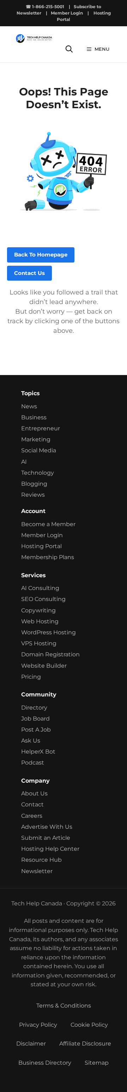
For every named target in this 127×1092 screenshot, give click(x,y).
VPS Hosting (38, 643)
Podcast (32, 762)
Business (34, 417)
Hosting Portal (41, 546)
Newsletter (37, 871)
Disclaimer (31, 1043)
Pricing (31, 676)
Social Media (38, 450)
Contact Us (29, 273)
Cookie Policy (89, 1024)
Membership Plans (47, 557)
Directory (34, 707)
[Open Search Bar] (69, 49)
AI (24, 461)
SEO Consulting (43, 599)
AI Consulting (40, 588)
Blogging (34, 483)
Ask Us (30, 740)
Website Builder (44, 665)
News (29, 406)
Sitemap (97, 1062)
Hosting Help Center (50, 848)
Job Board (35, 718)
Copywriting (38, 610)
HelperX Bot (38, 751)
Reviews (33, 494)
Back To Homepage (40, 254)
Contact (32, 804)
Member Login (67, 13)
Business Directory (44, 1062)
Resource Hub (41, 859)
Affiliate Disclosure (85, 1043)
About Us (34, 793)
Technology (37, 472)
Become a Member (48, 524)
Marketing (35, 439)
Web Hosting (40, 621)
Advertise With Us (46, 826)
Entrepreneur (40, 428)
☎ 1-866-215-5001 (45, 6)
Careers (31, 815)
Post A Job (36, 729)
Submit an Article (45, 837)
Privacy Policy (38, 1024)
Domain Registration (50, 654)
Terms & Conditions (63, 1005)
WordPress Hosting (48, 632)
